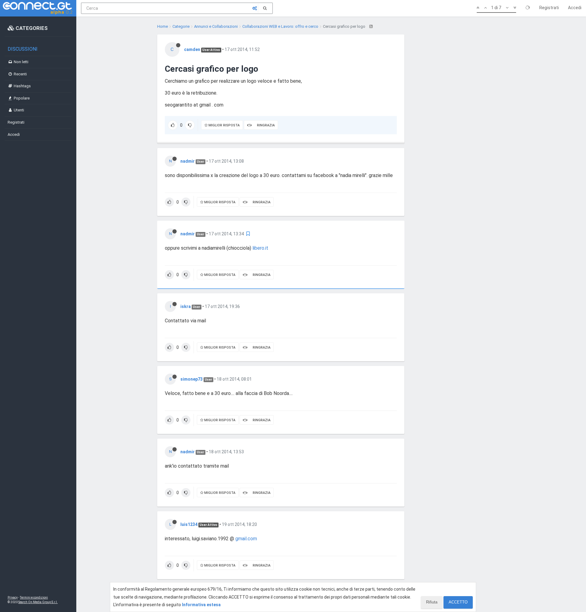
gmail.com (246, 538)
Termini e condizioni (34, 597)
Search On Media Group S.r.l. (38, 602)
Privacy (13, 597)
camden (192, 49)
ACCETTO (458, 602)
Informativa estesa (201, 604)
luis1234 (188, 524)
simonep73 (191, 379)
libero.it (260, 248)
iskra (185, 306)
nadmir (187, 161)
